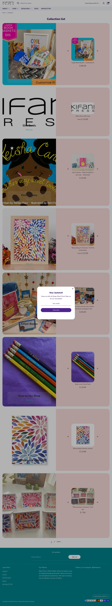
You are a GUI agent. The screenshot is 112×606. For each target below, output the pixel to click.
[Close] (73, 289)
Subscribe (56, 310)
